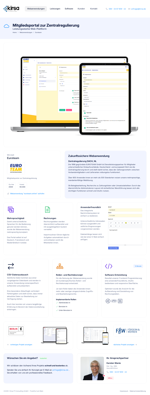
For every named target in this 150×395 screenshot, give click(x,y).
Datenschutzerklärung (138, 391)
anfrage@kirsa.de (60, 370)
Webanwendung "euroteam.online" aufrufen (27, 194)
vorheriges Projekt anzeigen (21, 345)
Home (15, 32)
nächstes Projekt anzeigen (123, 345)
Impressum (124, 391)
